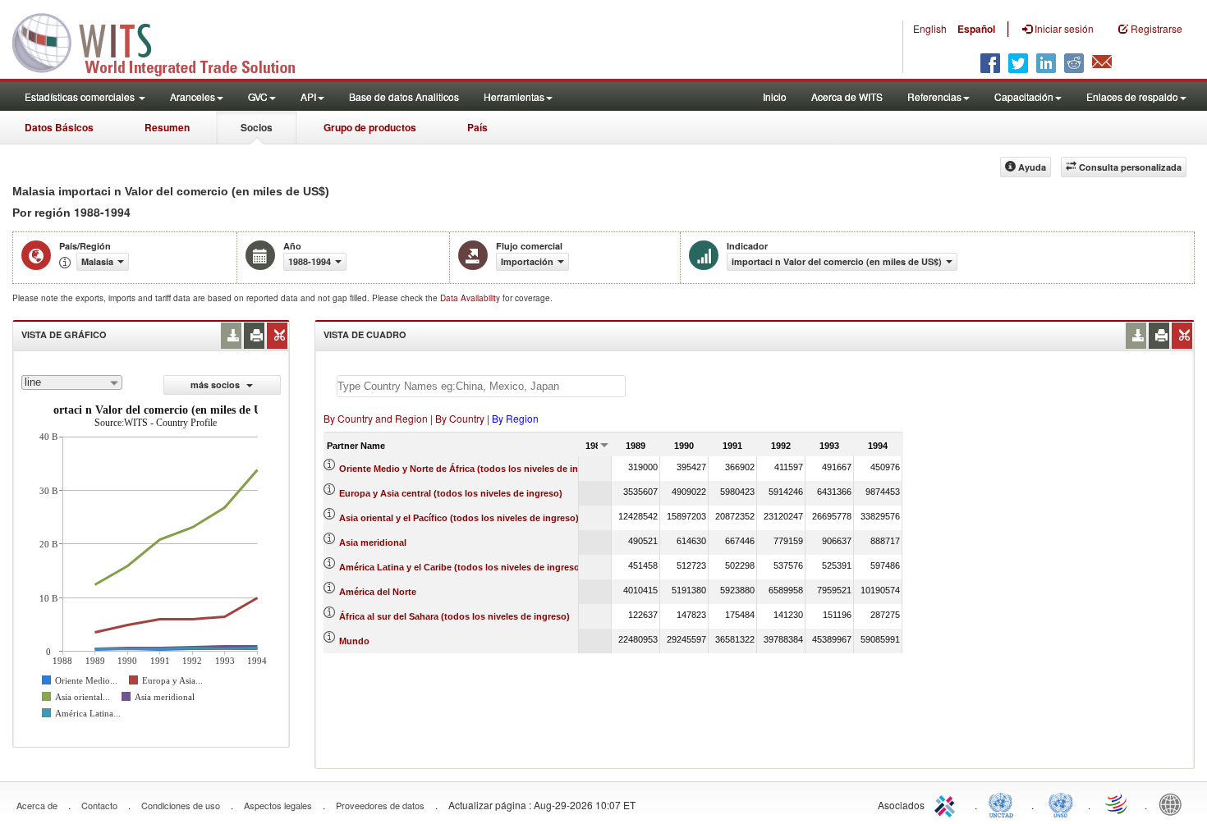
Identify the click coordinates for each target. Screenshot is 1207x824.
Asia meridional (372, 542)
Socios (257, 127)
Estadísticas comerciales (81, 96)
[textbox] (481, 386)
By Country (459, 418)
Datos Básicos (59, 127)
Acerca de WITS (847, 96)
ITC (947, 803)
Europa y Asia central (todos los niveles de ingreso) (450, 493)
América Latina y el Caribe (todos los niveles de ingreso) (461, 567)
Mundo (354, 641)
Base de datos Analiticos (404, 96)
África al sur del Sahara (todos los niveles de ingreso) (454, 616)
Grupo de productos (370, 127)
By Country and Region (376, 418)
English (930, 28)
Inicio (775, 96)
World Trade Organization (1117, 803)
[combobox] (71, 382)
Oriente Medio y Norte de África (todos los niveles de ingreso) (472, 469)
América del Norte (377, 592)
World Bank (1174, 803)
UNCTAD (1004, 803)
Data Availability (471, 298)
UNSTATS (1060, 803)
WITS (164, 41)
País (477, 127)
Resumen (167, 127)
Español (976, 28)
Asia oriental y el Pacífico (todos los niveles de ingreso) (459, 518)
